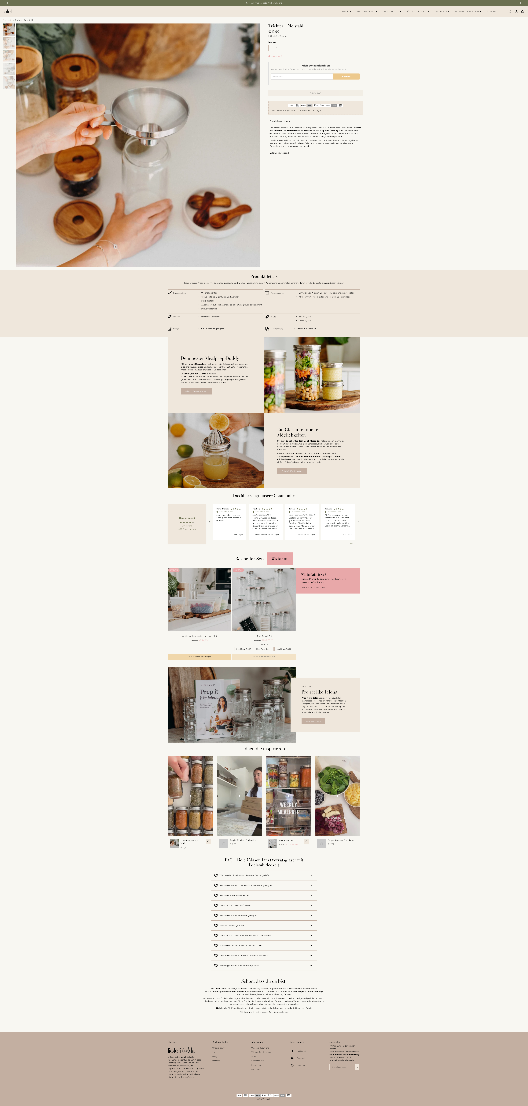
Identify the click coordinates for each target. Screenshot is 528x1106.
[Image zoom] (138, 145)
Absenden (346, 76)
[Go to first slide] (520, 3)
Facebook (301, 1051)
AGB (253, 1056)
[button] (315, 93)
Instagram (301, 1065)
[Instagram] (293, 1065)
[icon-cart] (522, 11)
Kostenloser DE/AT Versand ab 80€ (266, 3)
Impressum (256, 1065)
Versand (283, 36)
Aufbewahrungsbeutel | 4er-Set (199, 636)
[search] (510, 11)
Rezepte (216, 1060)
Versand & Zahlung (260, 1048)
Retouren (255, 1069)
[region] (284, 521)
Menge (272, 42)
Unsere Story (218, 1048)
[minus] (271, 48)
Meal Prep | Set (264, 636)
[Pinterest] (293, 1058)
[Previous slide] (7, 3)
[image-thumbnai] (9, 29)
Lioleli (267, 1099)
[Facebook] (293, 1051)
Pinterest (300, 1058)
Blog (214, 1056)
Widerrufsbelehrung (261, 1052)
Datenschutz (257, 1060)
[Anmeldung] (516, 11)
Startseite (7, 20)
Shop (214, 1052)
